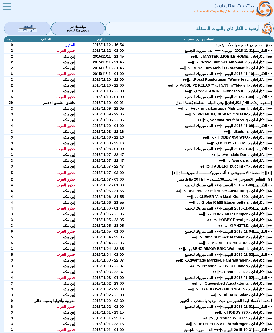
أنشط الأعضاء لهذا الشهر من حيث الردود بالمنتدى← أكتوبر (226, 301)
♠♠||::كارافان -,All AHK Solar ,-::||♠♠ (241, 295)
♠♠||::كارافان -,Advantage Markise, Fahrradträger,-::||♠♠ (224, 260)
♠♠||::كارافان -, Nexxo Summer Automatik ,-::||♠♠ (230, 62)
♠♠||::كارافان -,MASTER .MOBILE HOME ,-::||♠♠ (231, 56)
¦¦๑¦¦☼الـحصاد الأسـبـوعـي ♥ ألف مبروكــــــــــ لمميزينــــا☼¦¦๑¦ (222, 173)
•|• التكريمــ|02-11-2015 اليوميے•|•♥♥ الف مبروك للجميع (228, 278)
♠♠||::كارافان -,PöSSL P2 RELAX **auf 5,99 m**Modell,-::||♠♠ (220, 85)
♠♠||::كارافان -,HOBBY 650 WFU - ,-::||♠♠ (237, 137)
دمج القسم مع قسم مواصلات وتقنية (243, 45)
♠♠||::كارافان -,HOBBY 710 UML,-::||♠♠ (239, 143)
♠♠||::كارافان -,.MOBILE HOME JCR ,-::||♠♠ (235, 243)
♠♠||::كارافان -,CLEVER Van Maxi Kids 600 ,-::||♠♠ (229, 197)
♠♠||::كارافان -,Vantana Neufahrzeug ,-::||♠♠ (235, 120)
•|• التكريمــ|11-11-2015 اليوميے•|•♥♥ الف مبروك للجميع (228, 51)
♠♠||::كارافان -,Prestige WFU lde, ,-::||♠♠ (237, 318)
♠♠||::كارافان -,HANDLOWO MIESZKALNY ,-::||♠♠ (230, 289)
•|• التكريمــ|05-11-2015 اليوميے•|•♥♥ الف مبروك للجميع (228, 208)
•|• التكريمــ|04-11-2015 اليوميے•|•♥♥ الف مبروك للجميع (228, 231)
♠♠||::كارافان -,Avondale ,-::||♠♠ (245, 160)
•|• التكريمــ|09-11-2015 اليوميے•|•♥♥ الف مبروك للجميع (228, 97)
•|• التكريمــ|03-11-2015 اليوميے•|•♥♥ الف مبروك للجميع (228, 254)
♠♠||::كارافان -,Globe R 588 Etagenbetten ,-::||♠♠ (230, 202)
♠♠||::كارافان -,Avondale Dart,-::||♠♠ (241, 155)
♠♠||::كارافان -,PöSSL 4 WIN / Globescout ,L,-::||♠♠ (228, 91)
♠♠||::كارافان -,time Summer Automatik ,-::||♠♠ (232, 237)
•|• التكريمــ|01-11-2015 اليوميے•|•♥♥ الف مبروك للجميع (228, 306)
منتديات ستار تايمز (234, 5)
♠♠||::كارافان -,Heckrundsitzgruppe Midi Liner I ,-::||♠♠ (225, 108)
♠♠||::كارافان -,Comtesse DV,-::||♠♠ (242, 272)
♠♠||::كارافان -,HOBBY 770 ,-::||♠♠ (243, 312)
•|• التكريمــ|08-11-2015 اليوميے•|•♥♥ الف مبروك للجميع (228, 126)
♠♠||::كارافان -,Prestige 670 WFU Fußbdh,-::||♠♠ (231, 266)
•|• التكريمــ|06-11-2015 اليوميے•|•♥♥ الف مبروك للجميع (228, 185)
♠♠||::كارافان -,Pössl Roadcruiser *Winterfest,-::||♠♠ (227, 79)
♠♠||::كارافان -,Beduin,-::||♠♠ (248, 131)
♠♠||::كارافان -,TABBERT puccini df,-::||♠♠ (236, 166)
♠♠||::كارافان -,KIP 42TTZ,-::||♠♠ (245, 225)
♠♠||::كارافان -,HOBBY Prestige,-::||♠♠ (239, 220)
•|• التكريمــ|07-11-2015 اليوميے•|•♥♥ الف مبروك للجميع (228, 149)
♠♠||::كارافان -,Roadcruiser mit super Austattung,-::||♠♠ (224, 191)
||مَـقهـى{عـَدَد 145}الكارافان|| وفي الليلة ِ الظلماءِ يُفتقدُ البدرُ (224, 103)
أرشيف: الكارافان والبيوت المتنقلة (224, 11)
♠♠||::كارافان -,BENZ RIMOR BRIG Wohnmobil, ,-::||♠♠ (225, 249)
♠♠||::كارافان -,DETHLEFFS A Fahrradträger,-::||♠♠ (229, 324)
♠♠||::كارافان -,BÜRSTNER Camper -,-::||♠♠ (235, 214)
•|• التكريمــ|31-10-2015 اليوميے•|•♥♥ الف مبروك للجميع (228, 330)
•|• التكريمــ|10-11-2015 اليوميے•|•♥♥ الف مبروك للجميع (228, 74)
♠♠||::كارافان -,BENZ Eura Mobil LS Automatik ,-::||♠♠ (226, 68)
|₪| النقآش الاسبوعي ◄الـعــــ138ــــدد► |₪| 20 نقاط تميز (225, 179)
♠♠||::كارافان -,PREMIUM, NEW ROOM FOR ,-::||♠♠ (228, 114)
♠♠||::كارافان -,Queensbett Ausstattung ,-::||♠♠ (232, 283)
